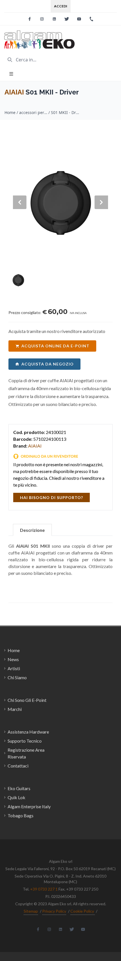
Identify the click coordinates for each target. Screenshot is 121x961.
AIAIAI (14, 92)
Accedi (60, 6)
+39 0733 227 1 (44, 889)
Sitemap (31, 911)
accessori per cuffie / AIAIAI (33, 112)
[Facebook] (29, 19)
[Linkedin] (54, 19)
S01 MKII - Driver (65, 112)
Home (10, 112)
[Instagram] (42, 19)
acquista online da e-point (55, 345)
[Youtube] (79, 19)
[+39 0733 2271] (91, 19)
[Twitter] (66, 19)
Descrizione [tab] (32, 530)
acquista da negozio (47, 364)
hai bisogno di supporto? (51, 497)
